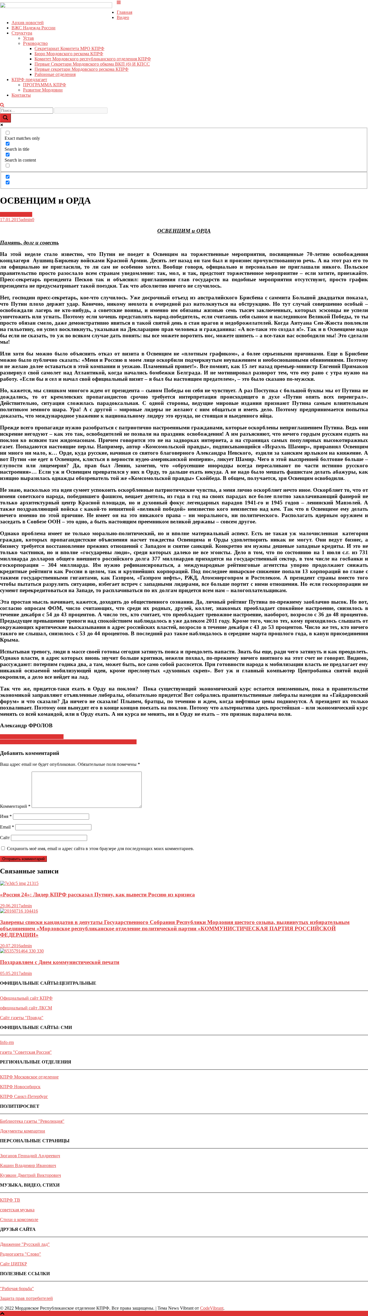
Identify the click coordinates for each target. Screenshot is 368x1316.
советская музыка (17, 1209)
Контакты (21, 95)
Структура (22, 32)
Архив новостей (28, 22)
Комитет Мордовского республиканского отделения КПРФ (92, 58)
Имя (6, 816)
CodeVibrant (211, 1308)
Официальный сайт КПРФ (26, 998)
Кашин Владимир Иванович (28, 1165)
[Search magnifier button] (5, 118)
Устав (28, 38)
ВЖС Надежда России (33, 27)
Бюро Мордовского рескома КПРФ (68, 53)
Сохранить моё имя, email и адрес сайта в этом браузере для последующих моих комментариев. (100, 848)
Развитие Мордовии (43, 89)
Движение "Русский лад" (25, 1244)
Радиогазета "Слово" (20, 1254)
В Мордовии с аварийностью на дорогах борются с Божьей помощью (68, 741)
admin (26, 219)
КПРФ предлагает (29, 79)
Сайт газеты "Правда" (21, 1017)
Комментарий (15, 806)
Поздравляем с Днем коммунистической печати (59, 962)
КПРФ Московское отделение (29, 1076)
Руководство (35, 43)
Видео (123, 17)
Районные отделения (55, 74)
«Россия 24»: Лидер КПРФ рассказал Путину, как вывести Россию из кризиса (97, 895)
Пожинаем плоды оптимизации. (32, 736)
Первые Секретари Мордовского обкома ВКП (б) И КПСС (92, 64)
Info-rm (7, 1042)
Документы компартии (22, 1130)
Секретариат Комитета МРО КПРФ (69, 48)
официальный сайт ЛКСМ (26, 1007)
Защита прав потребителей (26, 1298)
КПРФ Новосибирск (20, 1086)
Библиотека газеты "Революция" (32, 1121)
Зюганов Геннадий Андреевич (30, 1155)
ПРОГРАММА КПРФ (44, 84)
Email (7, 827)
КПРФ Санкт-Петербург (24, 1096)
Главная (124, 12)
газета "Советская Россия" (26, 1052)
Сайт (5, 837)
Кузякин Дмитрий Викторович (30, 1175)
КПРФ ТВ (10, 1200)
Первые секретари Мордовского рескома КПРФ (81, 69)
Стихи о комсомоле (19, 1219)
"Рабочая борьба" (17, 1288)
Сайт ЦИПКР (13, 1263)
